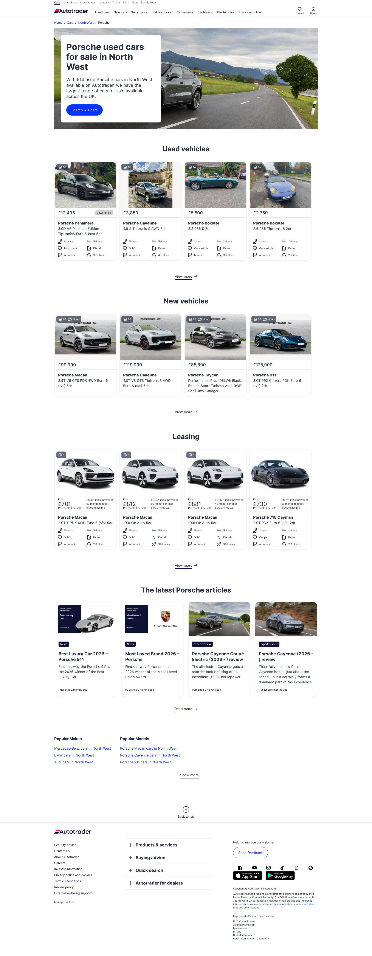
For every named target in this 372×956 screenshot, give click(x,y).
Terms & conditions (67, 881)
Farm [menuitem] (126, 2)
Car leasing (205, 12)
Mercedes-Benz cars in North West (82, 748)
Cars (70, 22)
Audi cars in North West (73, 762)
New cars (120, 12)
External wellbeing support (73, 893)
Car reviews (185, 12)
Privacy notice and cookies (73, 875)
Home (58, 22)
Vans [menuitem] (65, 2)
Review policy (64, 887)
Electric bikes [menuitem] (148, 2)
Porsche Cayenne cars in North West (150, 755)
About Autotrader (66, 857)
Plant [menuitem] (135, 2)
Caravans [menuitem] (104, 2)
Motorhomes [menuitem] (87, 2)
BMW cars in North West (74, 755)
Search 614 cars (84, 110)
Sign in (313, 13)
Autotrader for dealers (159, 883)
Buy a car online (250, 12)
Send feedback (250, 853)
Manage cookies (64, 902)
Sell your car (140, 12)
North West (86, 22)
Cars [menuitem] (57, 2)
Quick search (149, 870)
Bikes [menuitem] (74, 2)
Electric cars (226, 12)
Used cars (102, 12)
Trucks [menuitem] (116, 2)
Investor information (68, 869)
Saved (300, 13)
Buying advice (150, 857)
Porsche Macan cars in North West (148, 748)
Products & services (156, 845)
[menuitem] (102, 12)
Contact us (62, 851)
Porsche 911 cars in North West (145, 762)
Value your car (162, 12)
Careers (59, 863)
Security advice (65, 845)
